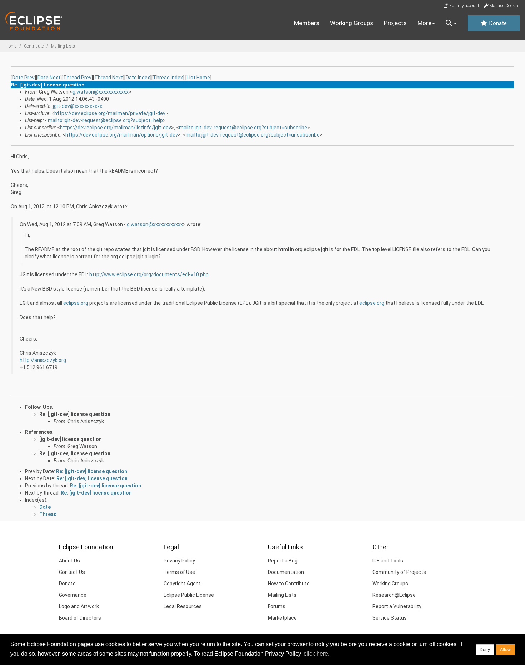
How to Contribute (289, 583)
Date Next (49, 77)
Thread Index (168, 77)
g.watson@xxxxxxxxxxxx (100, 92)
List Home (198, 77)
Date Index (138, 77)
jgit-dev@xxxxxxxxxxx (77, 106)
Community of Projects (399, 572)
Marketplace (282, 618)
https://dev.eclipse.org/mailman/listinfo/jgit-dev (115, 127)
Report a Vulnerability (396, 606)
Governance (72, 595)
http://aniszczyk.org (43, 360)
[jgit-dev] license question (70, 439)
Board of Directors (80, 618)
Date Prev (23, 77)
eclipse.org (75, 303)
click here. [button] (316, 654)
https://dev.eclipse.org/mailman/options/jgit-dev (121, 135)
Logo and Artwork (79, 606)
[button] (451, 23)
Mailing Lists (63, 46)
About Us (69, 561)
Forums (276, 606)
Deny (485, 649)
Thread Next (108, 77)
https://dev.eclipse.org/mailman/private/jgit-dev (109, 113)
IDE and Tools (387, 561)
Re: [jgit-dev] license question (74, 414)
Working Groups (351, 22)
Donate (497, 23)
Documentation (286, 572)
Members (306, 22)
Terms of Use (179, 572)
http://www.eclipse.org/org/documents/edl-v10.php (149, 274)
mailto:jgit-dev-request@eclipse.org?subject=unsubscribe (253, 135)
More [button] (424, 22)
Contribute (34, 46)
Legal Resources (183, 606)
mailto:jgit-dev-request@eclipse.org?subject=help (105, 120)
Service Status (389, 618)
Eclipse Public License (189, 595)
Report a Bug (283, 561)
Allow (505, 649)
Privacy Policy (179, 561)
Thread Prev (77, 77)
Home (10, 46)
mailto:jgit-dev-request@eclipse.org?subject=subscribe (243, 127)
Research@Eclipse (394, 595)
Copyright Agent (182, 583)
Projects (395, 22)
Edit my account (463, 5)
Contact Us (72, 572)
